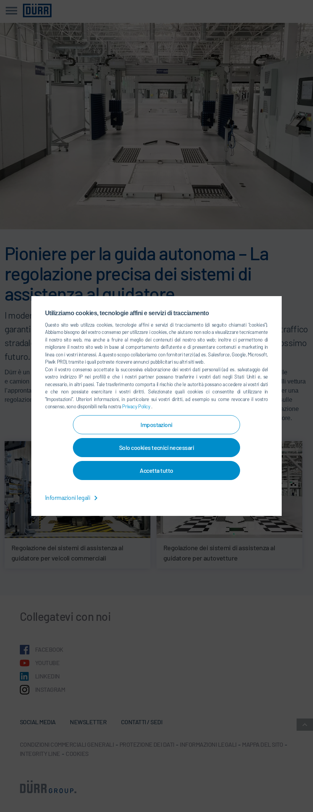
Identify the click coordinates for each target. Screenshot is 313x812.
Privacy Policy (136, 406)
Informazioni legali (68, 497)
